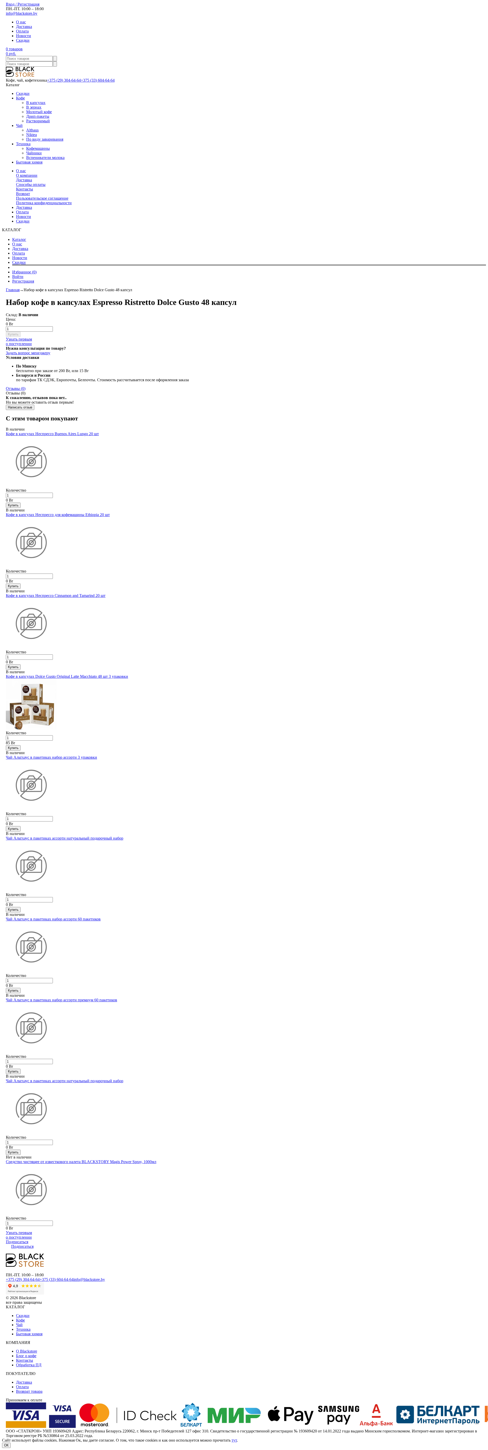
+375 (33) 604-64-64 (98, 80)
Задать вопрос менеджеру (28, 353)
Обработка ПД (28, 1365)
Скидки (22, 40)
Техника (23, 144)
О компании (26, 175)
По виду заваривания (44, 139)
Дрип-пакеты (37, 116)
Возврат (23, 194)
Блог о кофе (26, 1356)
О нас (21, 22)
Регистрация (23, 281)
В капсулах (35, 102)
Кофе (20, 98)
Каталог (19, 239)
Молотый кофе (39, 112)
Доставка (24, 26)
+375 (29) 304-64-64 (64, 80)
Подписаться (17, 1242)
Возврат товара (29, 1391)
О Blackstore (26, 1351)
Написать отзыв (20, 407)
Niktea (31, 135)
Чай (19, 125)
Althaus (32, 130)
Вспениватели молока (45, 157)
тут (234, 1440)
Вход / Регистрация (22, 4)
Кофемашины (38, 148)
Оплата (22, 31)
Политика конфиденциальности (44, 203)
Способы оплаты (30, 184)
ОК (6, 1445)
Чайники (34, 153)
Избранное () (24, 272)
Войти (17, 276)
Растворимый (38, 121)
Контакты (24, 189)
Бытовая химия (29, 162)
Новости (23, 36)
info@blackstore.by (21, 13)
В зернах (33, 107)
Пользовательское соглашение (42, 198)
